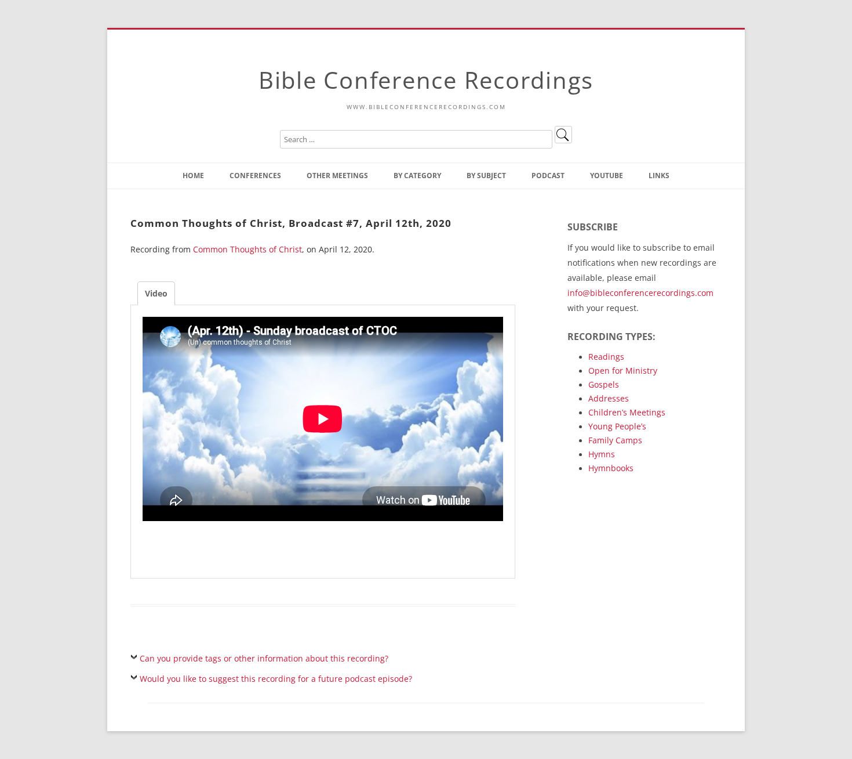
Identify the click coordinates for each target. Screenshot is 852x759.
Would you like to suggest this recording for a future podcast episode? (276, 678)
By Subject (486, 175)
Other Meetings (337, 175)
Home (193, 175)
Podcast (548, 175)
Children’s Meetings (626, 412)
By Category (417, 175)
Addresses (608, 398)
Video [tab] (156, 293)
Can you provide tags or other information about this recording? (264, 658)
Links (659, 175)
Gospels (603, 384)
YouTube (606, 175)
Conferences (255, 175)
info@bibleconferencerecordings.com (640, 292)
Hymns (601, 454)
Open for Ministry (622, 370)
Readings (606, 356)
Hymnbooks (610, 468)
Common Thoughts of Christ (247, 249)
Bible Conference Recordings (426, 80)
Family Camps (615, 440)
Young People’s (617, 426)
